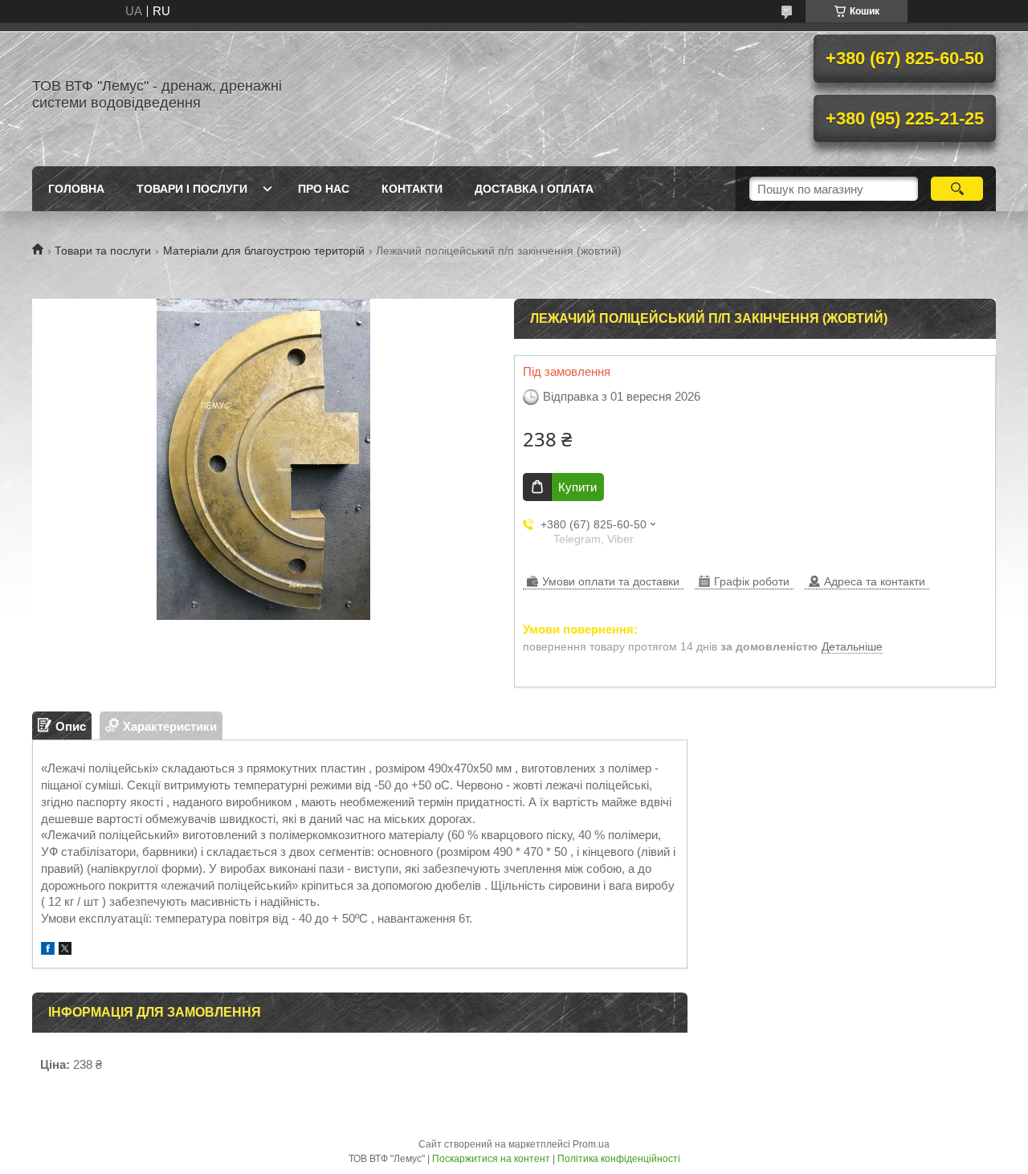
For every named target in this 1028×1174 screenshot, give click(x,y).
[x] (65, 950)
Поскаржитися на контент (491, 1158)
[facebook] (48, 950)
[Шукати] (957, 189)
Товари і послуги (192, 188)
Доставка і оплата (534, 188)
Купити (577, 487)
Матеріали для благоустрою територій (264, 250)
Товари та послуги (103, 250)
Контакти (412, 188)
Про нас (323, 188)
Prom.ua (591, 1144)
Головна (76, 188)
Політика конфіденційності (618, 1158)
